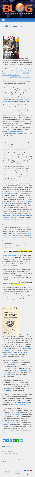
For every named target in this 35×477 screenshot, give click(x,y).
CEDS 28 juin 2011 (21, 77)
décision (18, 163)
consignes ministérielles (13, 115)
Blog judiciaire (15, 29)
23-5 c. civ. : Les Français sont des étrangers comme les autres (17, 459)
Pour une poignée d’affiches (9, 452)
